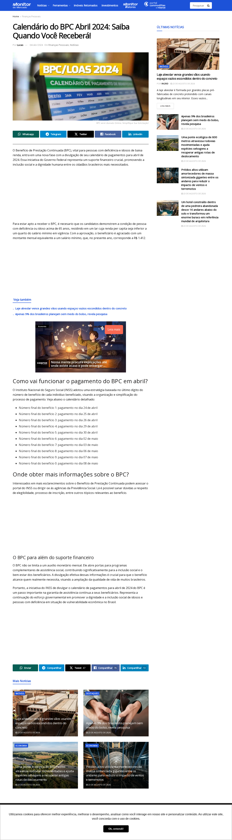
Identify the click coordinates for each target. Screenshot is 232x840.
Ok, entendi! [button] (116, 828)
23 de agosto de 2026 (28, 732)
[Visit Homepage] (22, 5)
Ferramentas (60, 5)
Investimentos (110, 5)
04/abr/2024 (36, 45)
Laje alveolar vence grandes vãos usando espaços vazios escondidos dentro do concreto (71, 308)
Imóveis (20, 693)
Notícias (42, 5)
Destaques (92, 693)
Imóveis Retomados (86, 5)
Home (16, 16)
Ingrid (164, 83)
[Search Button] (208, 5)
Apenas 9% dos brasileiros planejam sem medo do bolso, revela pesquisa (61, 314)
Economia (21, 745)
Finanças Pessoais (31, 16)
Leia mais (167, 105)
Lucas (20, 45)
